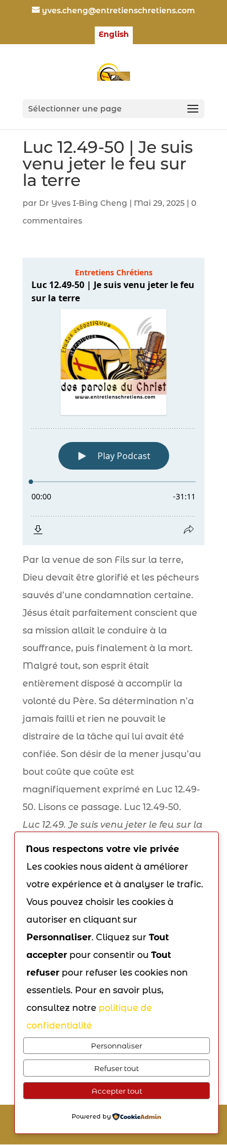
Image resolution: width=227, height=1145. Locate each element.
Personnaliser (116, 1045)
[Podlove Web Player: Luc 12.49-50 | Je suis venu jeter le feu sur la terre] (113, 401)
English (114, 34)
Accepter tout (116, 1091)
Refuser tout (116, 1068)
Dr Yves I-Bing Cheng (83, 203)
